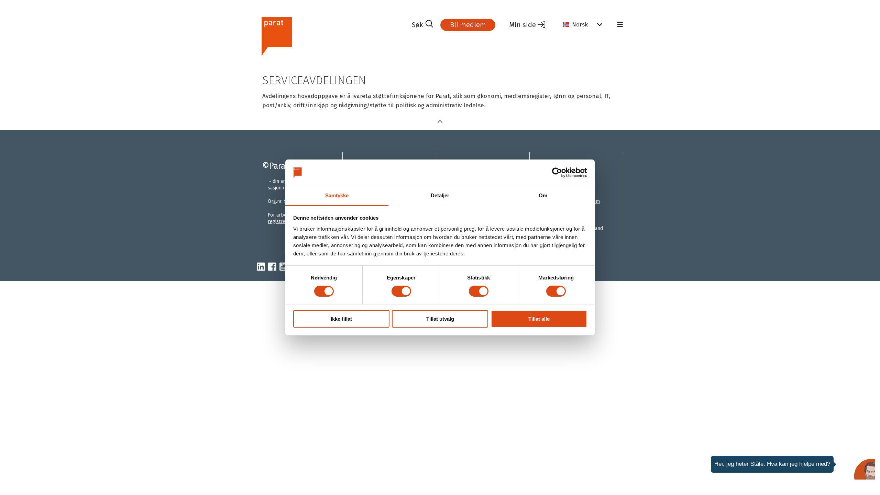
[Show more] (440, 121)
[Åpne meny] (620, 25)
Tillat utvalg (440, 319)
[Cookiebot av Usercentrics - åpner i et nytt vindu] (557, 172)
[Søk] (422, 24)
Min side (522, 25)
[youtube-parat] (283, 267)
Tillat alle (539, 319)
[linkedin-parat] (261, 267)
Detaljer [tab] (440, 195)
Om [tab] (543, 195)
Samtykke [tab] (337, 195)
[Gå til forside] (331, 35)
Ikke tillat (341, 319)
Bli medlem (468, 25)
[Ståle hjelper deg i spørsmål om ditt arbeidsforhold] (864, 469)
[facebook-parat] (272, 267)
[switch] (401, 291)
